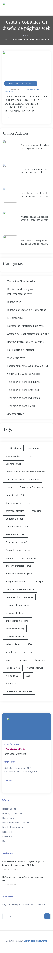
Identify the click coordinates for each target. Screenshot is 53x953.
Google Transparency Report (20, 550)
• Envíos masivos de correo (19, 691)
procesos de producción (18, 604)
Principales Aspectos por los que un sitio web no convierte (34, 242)
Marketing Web (16, 357)
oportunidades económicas (19, 597)
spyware (23, 659)
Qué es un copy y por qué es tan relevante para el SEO (34, 170)
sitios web (29, 652)
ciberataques (34, 448)
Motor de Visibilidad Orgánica (20, 589)
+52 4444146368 (15, 749)
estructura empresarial (17, 526)
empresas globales (15, 510)
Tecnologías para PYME (21, 405)
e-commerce (35, 502)
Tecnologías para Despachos (24, 381)
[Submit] (47, 916)
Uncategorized (15, 413)
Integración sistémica (16, 581)
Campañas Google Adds (21, 281)
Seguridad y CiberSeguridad (23, 373)
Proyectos (7, 836)
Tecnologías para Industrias (23, 397)
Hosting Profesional (12, 813)
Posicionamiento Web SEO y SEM (27, 365)
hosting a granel (28, 557)
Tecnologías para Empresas (23, 389)
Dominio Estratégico (16, 495)
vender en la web (35, 667)
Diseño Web (14, 301)
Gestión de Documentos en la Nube (28, 333)
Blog (4, 840)
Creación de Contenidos (31, 487)
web (28, 675)
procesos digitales (15, 612)
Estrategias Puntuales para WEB (26, 325)
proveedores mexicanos (18, 620)
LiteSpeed (40, 581)
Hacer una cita (9, 808)
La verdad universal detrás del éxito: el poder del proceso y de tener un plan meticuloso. (35, 195)
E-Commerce (15, 317)
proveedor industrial (15, 636)
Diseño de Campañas (12, 827)
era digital (36, 510)
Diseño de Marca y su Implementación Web (20, 291)
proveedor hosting (15, 628)
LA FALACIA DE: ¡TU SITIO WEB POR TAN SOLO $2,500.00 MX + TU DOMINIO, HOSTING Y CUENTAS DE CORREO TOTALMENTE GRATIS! (26, 103)
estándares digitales (16, 534)
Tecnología (40, 659)
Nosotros (7, 831)
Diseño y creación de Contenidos (26, 309)
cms (30, 455)
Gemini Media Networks (35, 940)
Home (25, 35)
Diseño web (8, 817)
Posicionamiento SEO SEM (15, 822)
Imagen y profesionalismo (18, 565)
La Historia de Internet (20, 349)
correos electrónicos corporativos (23, 479)
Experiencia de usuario (17, 542)
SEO (30, 644)
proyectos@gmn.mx (15, 753)
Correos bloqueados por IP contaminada (25, 471)
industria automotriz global (19, 573)
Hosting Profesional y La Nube (25, 341)
